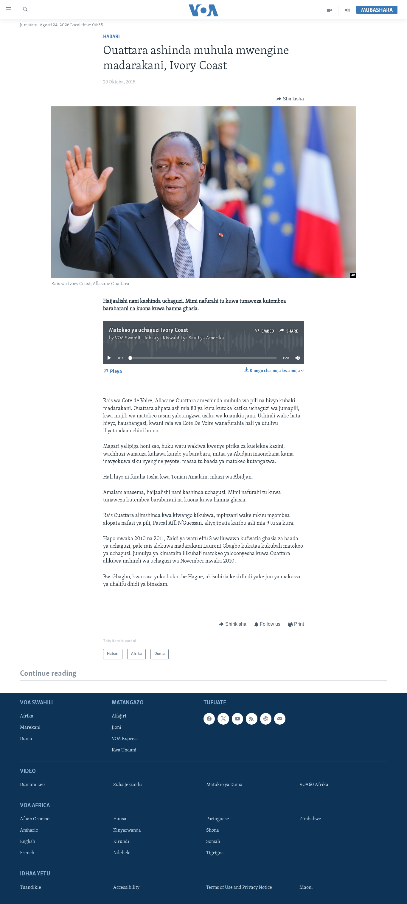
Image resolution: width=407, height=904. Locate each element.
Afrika (26, 716)
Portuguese (217, 819)
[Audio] (347, 10)
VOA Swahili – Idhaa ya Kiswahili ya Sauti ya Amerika (169, 338)
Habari (111, 37)
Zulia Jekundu (127, 784)
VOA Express (125, 739)
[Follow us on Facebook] (209, 718)
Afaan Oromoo (34, 819)
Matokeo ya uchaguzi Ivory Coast (148, 330)
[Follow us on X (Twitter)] (223, 718)
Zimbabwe (310, 819)
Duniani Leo (32, 784)
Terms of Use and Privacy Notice (239, 887)
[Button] (290, 99)
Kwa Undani (124, 750)
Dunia (26, 739)
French (27, 853)
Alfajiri (119, 716)
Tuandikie (30, 887)
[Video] (329, 10)
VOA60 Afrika (313, 784)
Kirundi (121, 841)
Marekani (30, 727)
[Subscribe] (279, 718)
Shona (212, 830)
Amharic (29, 830)
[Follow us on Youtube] (237, 718)
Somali (213, 841)
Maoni (306, 887)
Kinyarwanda (127, 830)
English (27, 841)
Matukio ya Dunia (224, 784)
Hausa (119, 819)
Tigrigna (215, 853)
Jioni (116, 727)
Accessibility (126, 887)
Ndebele (122, 853)
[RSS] (251, 718)
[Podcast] (265, 718)
